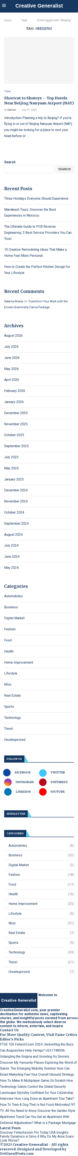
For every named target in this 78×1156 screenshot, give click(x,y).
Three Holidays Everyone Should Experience (36, 198)
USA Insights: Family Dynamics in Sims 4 (34, 1134)
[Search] (74, 6)
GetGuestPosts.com (17, 1153)
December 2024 (16, 490)
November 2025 (16, 424)
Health (9, 651)
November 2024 (16, 501)
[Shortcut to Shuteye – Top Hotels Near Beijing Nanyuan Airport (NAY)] (39, 60)
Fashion (10, 629)
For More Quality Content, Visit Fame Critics (38, 1035)
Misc (7, 684)
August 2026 (13, 336)
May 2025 (11, 468)
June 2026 (12, 358)
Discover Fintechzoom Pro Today (24, 1132)
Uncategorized (14, 740)
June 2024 (12, 557)
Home (7, 20)
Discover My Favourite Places (22, 1063)
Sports (9, 707)
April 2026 (11, 380)
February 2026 (14, 391)
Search (9, 162)
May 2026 (11, 369)
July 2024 (11, 545)
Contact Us (9, 1030)
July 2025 (11, 457)
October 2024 (14, 512)
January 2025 (14, 479)
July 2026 (11, 347)
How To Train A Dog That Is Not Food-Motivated (35, 1105)
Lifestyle (10, 673)
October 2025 (14, 435)
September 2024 (16, 523)
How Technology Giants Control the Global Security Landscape (36, 1087)
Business (11, 607)
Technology (12, 718)
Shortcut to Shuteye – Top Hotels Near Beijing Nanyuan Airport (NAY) (39, 100)
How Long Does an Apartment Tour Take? (44, 1099)
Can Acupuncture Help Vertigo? (22, 1050)
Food (8, 640)
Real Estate (12, 695)
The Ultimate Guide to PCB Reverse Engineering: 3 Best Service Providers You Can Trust (38, 233)
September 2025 (16, 446)
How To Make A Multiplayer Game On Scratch (33, 1081)
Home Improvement (18, 662)
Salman (11, 109)
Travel (8, 729)
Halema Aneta (13, 301)
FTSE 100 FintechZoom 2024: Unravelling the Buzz (37, 1044)
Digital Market (14, 618)
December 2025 (16, 413)
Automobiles (13, 596)
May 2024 (11, 568)
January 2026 (14, 402)
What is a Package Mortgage (55, 1123)
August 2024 (13, 535)
